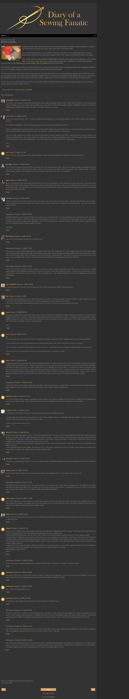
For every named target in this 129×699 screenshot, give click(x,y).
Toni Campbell (11, 284)
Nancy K (9, 432)
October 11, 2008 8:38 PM (17, 334)
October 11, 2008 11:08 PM (23, 382)
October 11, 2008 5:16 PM (23, 214)
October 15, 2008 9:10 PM (23, 626)
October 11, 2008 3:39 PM (21, 198)
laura (7, 312)
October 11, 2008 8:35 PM (18, 312)
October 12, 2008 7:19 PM (23, 482)
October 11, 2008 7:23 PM (23, 266)
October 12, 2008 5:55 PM (18, 470)
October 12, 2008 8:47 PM (19, 528)
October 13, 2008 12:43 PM (23, 572)
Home (48, 689)
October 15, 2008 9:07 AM (23, 610)
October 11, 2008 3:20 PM (18, 180)
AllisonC (9, 396)
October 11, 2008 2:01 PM (22, 100)
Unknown (9, 598)
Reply (7, 110)
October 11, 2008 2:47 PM (17, 152)
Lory (7, 116)
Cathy (8, 470)
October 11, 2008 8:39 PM (18, 360)
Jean (7, 360)
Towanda (9, 458)
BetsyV (8, 528)
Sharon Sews (10, 498)
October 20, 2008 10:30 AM (23, 640)
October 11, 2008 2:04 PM (18, 116)
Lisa (7, 334)
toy (7, 152)
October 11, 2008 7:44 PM (17, 296)
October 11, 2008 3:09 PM (21, 164)
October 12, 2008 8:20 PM (19, 514)
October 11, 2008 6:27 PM (23, 248)
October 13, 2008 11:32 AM (23, 560)
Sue (7, 296)
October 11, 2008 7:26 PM (24, 284)
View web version (48, 693)
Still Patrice (10, 236)
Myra (7, 180)
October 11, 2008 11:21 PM (21, 396)
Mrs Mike (9, 164)
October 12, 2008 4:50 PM (21, 458)
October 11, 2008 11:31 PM (20, 410)
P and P (8, 410)
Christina (9, 198)
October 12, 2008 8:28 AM (20, 432)
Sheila (8, 514)
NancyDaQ (9, 100)
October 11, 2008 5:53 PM (22, 236)
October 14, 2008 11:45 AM (22, 598)
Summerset (10, 572)
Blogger (52, 697)
